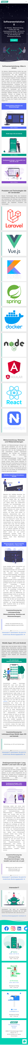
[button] (26, 2)
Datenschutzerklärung (14, 1024)
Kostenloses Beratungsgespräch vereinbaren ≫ (14, 916)
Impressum (14, 1026)
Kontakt (14, 1027)
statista (5, 701)
